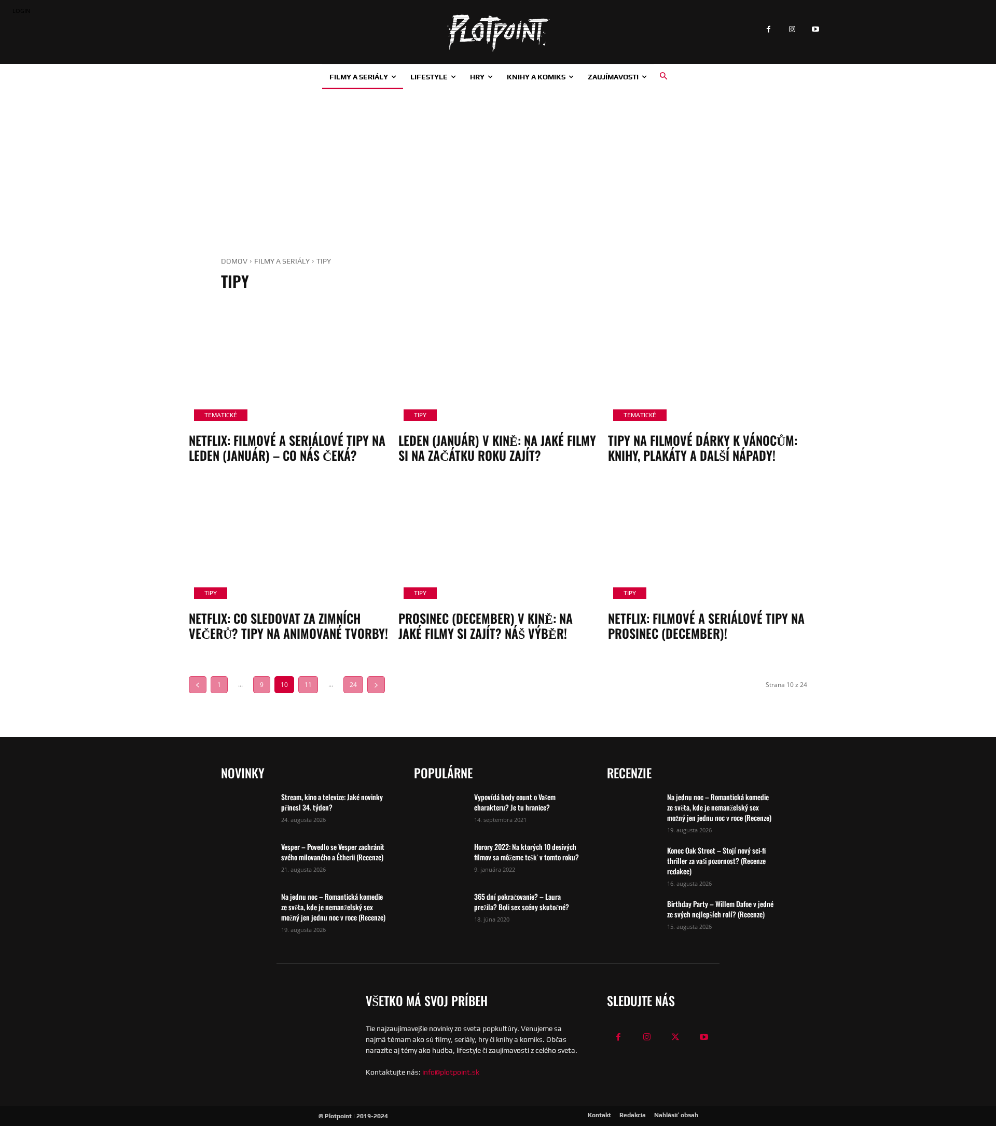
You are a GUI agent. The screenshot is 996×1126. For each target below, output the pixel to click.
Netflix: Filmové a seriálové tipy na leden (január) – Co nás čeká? (287, 447)
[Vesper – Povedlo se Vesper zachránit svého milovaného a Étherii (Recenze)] (247, 860)
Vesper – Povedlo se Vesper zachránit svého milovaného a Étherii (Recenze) (332, 851)
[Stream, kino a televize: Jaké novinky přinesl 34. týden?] (247, 810)
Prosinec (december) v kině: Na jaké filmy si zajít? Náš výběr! (485, 625)
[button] (663, 76)
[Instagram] (792, 30)
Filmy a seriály (282, 261)
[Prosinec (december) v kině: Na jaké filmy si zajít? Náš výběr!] (498, 544)
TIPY (420, 415)
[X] (675, 1037)
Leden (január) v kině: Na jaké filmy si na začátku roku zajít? (497, 447)
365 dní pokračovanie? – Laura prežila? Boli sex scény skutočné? (521, 901)
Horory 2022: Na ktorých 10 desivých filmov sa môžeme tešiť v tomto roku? (526, 851)
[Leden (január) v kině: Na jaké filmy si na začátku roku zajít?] (498, 366)
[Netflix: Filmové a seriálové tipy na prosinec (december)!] (707, 544)
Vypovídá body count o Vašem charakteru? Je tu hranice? (515, 802)
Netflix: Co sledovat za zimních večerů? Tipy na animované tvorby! (288, 625)
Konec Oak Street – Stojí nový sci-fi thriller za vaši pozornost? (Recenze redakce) (716, 860)
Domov (234, 261)
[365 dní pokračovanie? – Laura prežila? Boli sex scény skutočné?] (440, 909)
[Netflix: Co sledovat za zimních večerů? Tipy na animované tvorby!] (288, 544)
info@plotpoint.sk (450, 1072)
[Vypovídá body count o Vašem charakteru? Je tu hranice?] (440, 810)
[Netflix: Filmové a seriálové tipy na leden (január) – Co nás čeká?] (288, 366)
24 (353, 684)
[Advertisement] (498, 167)
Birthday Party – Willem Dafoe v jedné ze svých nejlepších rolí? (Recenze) (720, 908)
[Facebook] (768, 30)
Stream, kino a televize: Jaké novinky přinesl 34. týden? (332, 802)
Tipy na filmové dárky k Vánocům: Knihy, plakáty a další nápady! (702, 447)
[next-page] (376, 684)
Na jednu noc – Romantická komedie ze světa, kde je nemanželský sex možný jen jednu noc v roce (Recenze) (333, 907)
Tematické (220, 415)
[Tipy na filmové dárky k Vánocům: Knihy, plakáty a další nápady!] (707, 366)
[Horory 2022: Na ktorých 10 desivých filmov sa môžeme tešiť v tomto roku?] (440, 860)
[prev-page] (197, 684)
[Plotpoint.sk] (498, 33)
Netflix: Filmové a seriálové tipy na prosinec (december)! (706, 625)
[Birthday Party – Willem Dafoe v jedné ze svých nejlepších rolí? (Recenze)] (633, 917)
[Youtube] (815, 30)
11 (308, 684)
